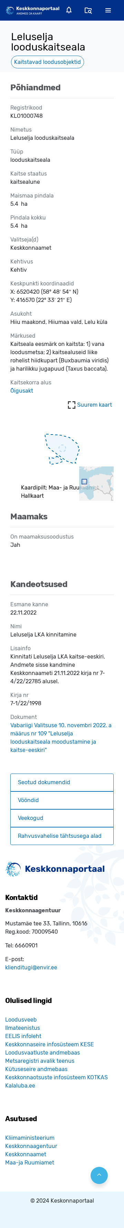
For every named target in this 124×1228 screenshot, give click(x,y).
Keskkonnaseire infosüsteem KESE (49, 1044)
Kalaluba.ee (20, 1085)
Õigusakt (21, 390)
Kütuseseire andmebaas (36, 1069)
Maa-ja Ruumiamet (29, 1162)
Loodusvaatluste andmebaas (42, 1052)
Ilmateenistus (22, 1028)
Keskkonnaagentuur (31, 1146)
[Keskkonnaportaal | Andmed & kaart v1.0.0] (32, 10)
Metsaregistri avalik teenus (39, 1061)
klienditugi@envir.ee (31, 967)
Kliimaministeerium (29, 1138)
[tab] (62, 782)
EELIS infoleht (23, 1036)
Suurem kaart (94, 405)
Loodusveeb (21, 1019)
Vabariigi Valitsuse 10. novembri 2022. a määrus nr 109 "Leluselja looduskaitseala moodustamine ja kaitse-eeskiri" (61, 737)
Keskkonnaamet (25, 1154)
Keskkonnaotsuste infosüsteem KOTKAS (56, 1077)
